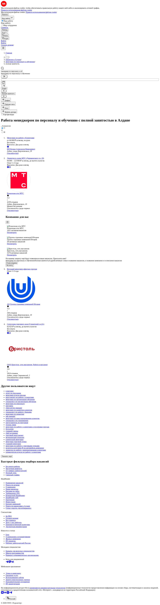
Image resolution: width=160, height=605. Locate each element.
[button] (3, 41)
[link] (5, 35)
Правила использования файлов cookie (41, 12)
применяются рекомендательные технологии (47, 588)
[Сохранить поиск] (3, 83)
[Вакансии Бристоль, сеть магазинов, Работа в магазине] (82, 349)
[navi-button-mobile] (3, 48)
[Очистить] (4, 76)
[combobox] (12, 71)
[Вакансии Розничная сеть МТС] (82, 180)
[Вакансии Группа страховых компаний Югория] (82, 289)
